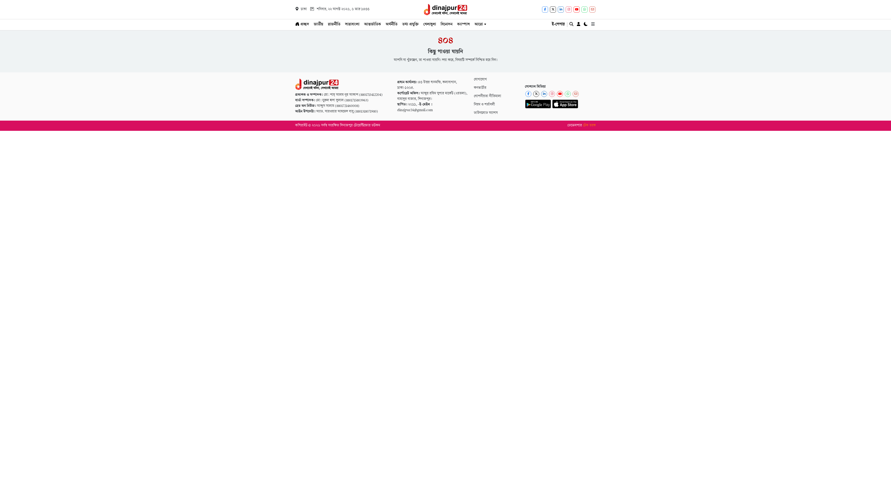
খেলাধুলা (429, 24)
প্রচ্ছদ (304, 24)
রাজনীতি (334, 24)
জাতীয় (318, 24)
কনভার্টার (480, 88)
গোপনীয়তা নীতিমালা (487, 96)
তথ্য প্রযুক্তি (410, 24)
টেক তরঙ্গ (589, 126)
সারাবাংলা (352, 24)
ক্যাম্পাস (463, 24)
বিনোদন (446, 24)
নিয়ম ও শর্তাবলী (484, 105)
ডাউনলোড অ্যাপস (486, 113)
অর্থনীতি (391, 24)
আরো (479, 24)
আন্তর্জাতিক (372, 24)
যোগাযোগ (480, 80)
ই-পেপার (558, 24)
